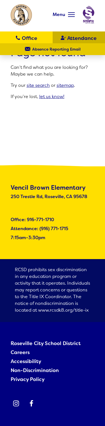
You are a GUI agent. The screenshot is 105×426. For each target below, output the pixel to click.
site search (38, 85)
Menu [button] (59, 14)
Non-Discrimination (35, 370)
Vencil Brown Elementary (48, 187)
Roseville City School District (46, 343)
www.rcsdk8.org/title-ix (63, 310)
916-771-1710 (26, 37)
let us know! (51, 96)
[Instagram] (16, 403)
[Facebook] (31, 403)
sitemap (65, 85)
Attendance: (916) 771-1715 (39, 229)
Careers (20, 352)
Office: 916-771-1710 (32, 220)
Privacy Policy (28, 379)
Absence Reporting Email (56, 49)
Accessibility (26, 361)
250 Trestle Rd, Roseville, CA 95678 (49, 197)
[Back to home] (21, 15)
